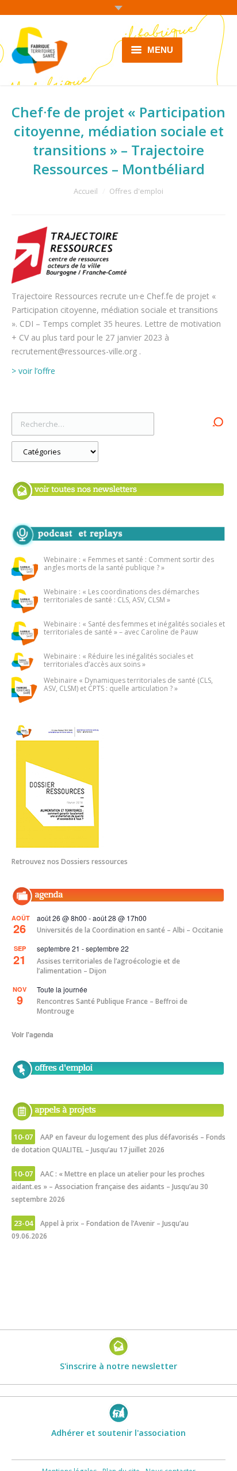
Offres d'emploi (136, 191)
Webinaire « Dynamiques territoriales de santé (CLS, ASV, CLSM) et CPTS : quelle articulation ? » (128, 685)
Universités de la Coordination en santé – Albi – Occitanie (130, 930)
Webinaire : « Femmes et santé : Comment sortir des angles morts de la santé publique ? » (129, 564)
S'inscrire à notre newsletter (118, 1366)
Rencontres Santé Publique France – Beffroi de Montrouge (112, 1006)
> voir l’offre (35, 370)
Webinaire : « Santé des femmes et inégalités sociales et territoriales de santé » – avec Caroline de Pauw (134, 628)
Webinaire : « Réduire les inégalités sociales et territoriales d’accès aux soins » (118, 660)
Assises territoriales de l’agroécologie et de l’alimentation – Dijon (108, 966)
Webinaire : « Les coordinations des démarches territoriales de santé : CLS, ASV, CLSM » (121, 596)
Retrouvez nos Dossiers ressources (70, 861)
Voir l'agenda (32, 1034)
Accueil (86, 191)
